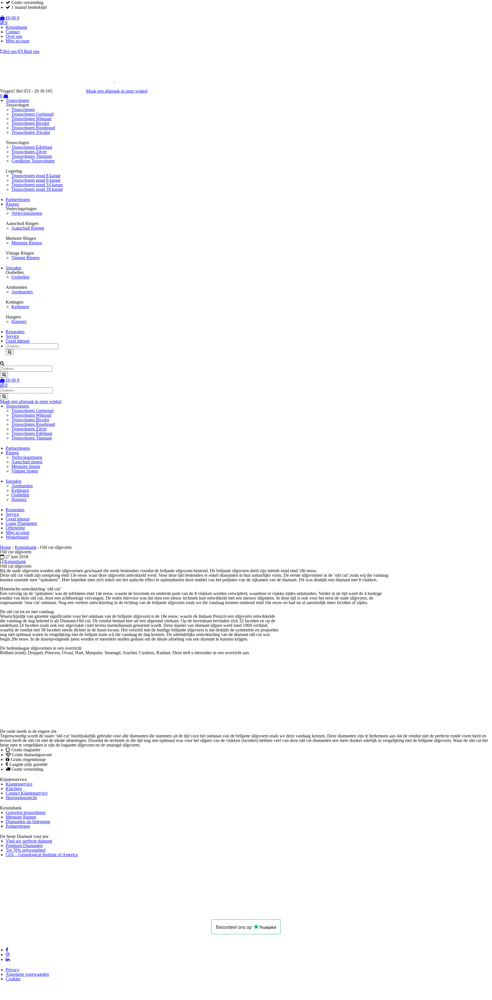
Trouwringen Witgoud (31, 118)
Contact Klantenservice (27, 793)
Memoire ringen (25, 466)
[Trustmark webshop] (72, 91)
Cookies (13, 978)
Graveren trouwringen (26, 812)
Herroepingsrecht (21, 797)
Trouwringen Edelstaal (31, 147)
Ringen (12, 204)
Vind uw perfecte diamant (29, 841)
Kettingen (20, 306)
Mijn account (17, 40)
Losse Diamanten (21, 523)
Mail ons (30, 51)
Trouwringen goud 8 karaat (35, 175)
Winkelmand (17, 537)
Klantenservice (19, 784)
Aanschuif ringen (26, 461)
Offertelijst (15, 527)
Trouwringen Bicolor (30, 123)
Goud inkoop (18, 340)
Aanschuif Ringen (27, 228)
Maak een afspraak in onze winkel (116, 91)
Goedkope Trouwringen (33, 160)
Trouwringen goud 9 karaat (35, 180)
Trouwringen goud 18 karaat (37, 189)
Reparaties (15, 331)
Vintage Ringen (25, 257)
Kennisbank (16, 27)
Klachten (14, 788)
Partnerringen (18, 199)
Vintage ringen (24, 471)
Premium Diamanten (24, 845)
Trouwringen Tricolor (30, 132)
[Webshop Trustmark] (87, 912)
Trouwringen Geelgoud (32, 114)
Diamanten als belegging (28, 821)
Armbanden (22, 291)
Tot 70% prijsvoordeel (26, 850)
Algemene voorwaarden (27, 974)
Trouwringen (17, 100)
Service (12, 336)
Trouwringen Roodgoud (33, 127)
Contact (13, 31)
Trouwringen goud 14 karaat (37, 184)
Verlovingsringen (26, 213)
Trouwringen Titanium (31, 156)
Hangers (18, 321)
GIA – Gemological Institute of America (42, 854)
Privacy (12, 969)
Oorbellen (20, 277)
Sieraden (13, 267)
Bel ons (10, 51)
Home (5, 547)
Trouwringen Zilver (29, 151)
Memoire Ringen (26, 242)
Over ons (14, 36)
